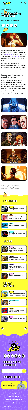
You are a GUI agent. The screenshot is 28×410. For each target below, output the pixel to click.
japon (12, 188)
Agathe (17, 20)
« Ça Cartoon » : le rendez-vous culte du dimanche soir (17, 234)
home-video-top (5, 188)
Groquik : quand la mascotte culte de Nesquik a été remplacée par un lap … (17, 294)
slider (16, 188)
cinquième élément (16, 185)
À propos (14, 393)
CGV (14, 402)
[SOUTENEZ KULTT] (14, 381)
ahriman (4, 185)
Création (9, 9)
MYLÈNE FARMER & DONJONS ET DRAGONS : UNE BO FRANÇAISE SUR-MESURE (16, 267)
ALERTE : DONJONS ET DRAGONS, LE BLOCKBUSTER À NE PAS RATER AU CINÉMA (16, 250)
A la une (11, 231)
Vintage (11, 206)
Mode (11, 223)
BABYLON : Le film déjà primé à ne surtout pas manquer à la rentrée (16, 276)
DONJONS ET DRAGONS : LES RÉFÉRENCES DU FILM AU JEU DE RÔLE (16, 258)
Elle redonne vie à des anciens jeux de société (17, 302)
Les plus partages (14, 300)
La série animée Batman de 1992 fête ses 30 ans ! (17, 319)
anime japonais (8, 54)
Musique (12, 264)
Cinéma (11, 247)
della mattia (22, 406)
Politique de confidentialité (14, 399)
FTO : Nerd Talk (16, 56)
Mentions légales (14, 396)
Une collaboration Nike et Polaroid (16, 225)
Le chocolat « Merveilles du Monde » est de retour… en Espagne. (16, 217)
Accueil (2, 9)
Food (11, 215)
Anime (9, 185)
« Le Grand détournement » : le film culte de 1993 (16, 209)
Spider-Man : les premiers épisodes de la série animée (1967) (16, 310)
